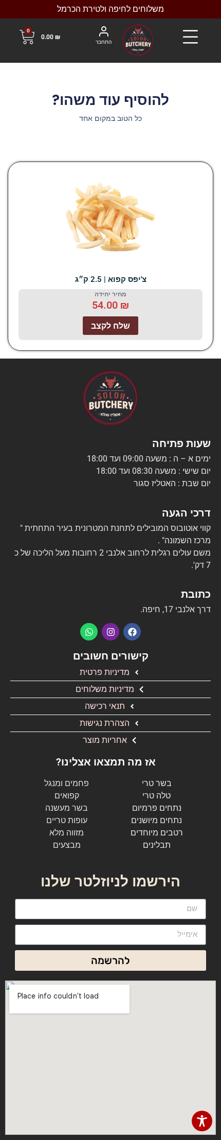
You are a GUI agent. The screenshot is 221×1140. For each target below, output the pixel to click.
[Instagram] (110, 631)
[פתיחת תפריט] (190, 37)
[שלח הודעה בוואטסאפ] (89, 631)
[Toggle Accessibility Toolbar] (202, 1121)
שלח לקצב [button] (110, 325)
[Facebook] (132, 631)
